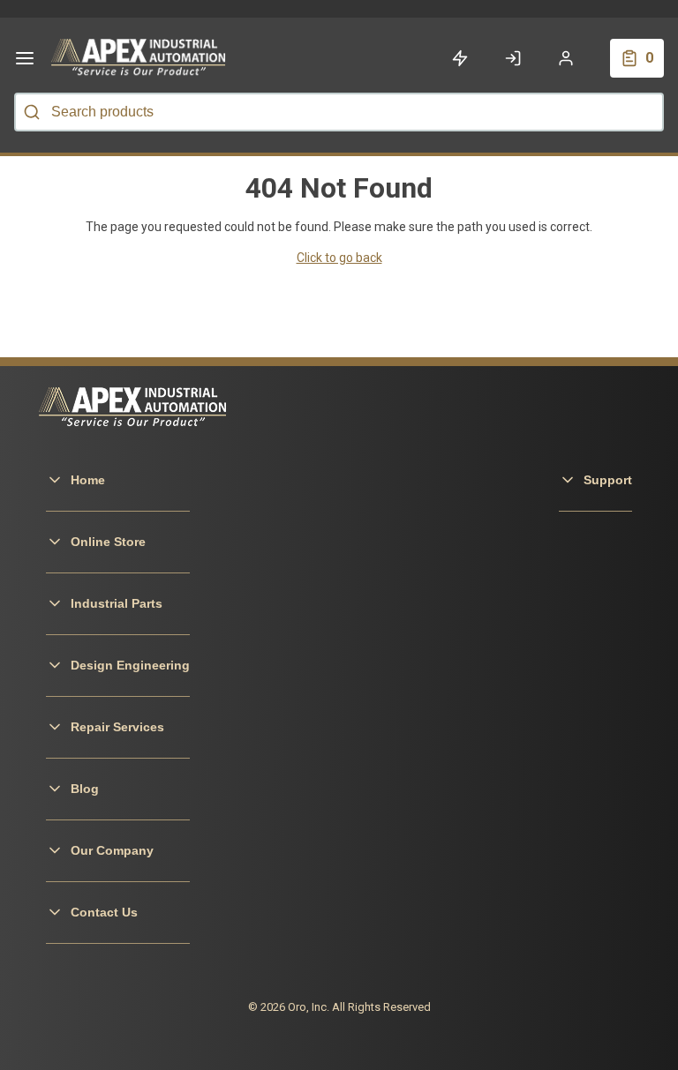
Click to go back (339, 258)
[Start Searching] (31, 112)
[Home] (139, 59)
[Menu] (25, 58)
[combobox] (339, 112)
